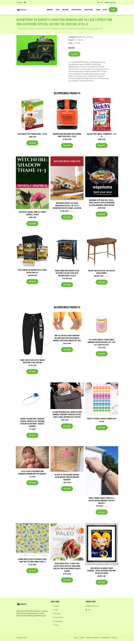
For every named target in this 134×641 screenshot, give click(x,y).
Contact (81, 638)
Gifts (58, 10)
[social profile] (25, 2)
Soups (98, 10)
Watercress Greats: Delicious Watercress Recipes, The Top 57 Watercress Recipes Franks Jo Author (67, 205)
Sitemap (114, 638)
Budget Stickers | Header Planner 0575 (101, 418)
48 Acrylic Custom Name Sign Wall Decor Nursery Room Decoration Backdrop (67, 477)
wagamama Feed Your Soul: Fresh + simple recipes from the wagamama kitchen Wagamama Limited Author (101, 202)
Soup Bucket (76, 10)
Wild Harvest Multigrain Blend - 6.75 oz (32, 134)
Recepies (65, 10)
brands (50, 10)
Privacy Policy (105, 638)
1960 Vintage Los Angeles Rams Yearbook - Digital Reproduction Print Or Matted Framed (101, 570)
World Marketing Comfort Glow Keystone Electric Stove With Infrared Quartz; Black (67, 273)
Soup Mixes (88, 10)
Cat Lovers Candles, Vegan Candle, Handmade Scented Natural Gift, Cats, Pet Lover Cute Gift (102, 342)
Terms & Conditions (92, 638)
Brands (57, 606)
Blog (105, 10)
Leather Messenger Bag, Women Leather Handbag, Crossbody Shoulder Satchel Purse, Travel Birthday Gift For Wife (67, 414)
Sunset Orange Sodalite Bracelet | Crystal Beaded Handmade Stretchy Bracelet (101, 500)
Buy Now (74, 54)
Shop (113, 10)
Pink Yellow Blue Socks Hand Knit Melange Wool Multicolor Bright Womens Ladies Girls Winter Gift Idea (67, 338)
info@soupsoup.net (110, 2)
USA (101, 2)
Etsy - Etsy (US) (88, 37)
